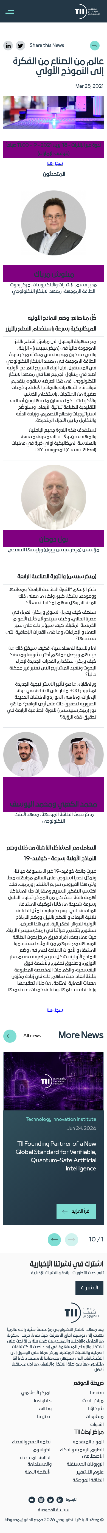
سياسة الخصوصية (53, 1510)
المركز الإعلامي (36, 1393)
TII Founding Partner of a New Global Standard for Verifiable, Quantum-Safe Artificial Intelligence (56, 1156)
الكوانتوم (42, 1450)
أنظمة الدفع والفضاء (32, 1442)
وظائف (45, 1409)
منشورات (95, 1417)
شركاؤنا (96, 1409)
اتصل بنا (44, 1417)
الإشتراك (89, 1288)
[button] (54, 1239)
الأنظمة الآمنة (38, 1472)
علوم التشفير (90, 1472)
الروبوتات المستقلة (85, 1464)
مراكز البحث (93, 1401)
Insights (43, 1401)
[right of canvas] (7, 11)
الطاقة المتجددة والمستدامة (36, 1461)
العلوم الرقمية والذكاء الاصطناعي (82, 1453)
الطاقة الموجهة (88, 1480)
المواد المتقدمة (88, 1442)
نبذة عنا (97, 1393)
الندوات (97, 1425)
